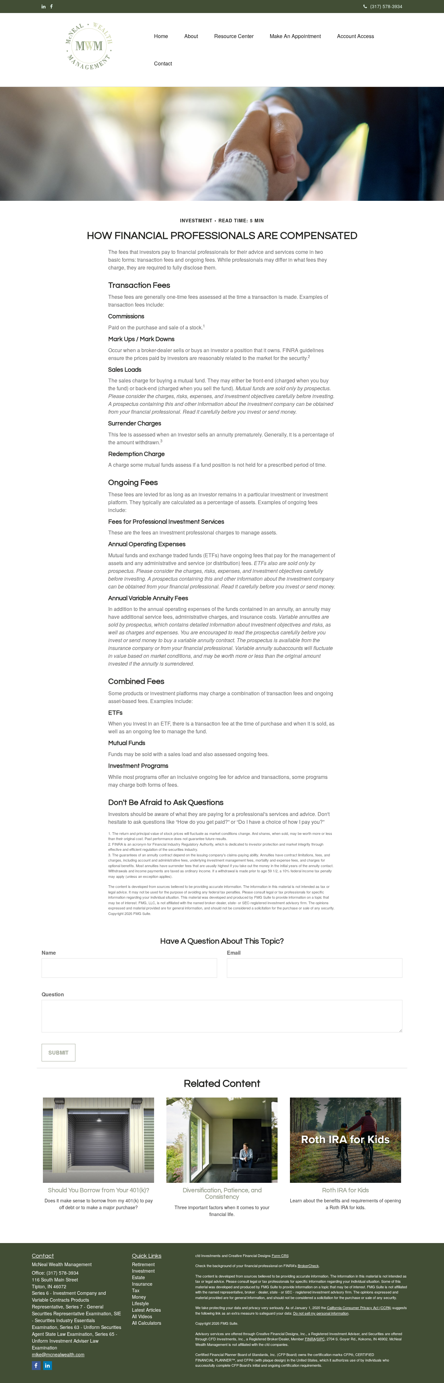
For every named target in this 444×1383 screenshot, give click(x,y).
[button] (191, 36)
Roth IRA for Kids (345, 1190)
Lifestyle (140, 1303)
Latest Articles (146, 1310)
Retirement (143, 1264)
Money (139, 1296)
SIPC (321, 1338)
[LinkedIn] (44, 6)
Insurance (142, 1283)
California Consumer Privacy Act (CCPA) (359, 1307)
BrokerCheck (308, 1265)
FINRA (310, 1338)
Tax (135, 1290)
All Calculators (146, 1323)
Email (234, 952)
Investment (143, 1270)
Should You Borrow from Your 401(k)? (98, 1190)
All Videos (142, 1316)
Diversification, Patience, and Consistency (222, 1193)
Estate (138, 1277)
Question (53, 994)
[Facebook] (51, 6)
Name (49, 952)
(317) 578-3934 (386, 6)
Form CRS (280, 1255)
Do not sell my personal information (320, 1313)
